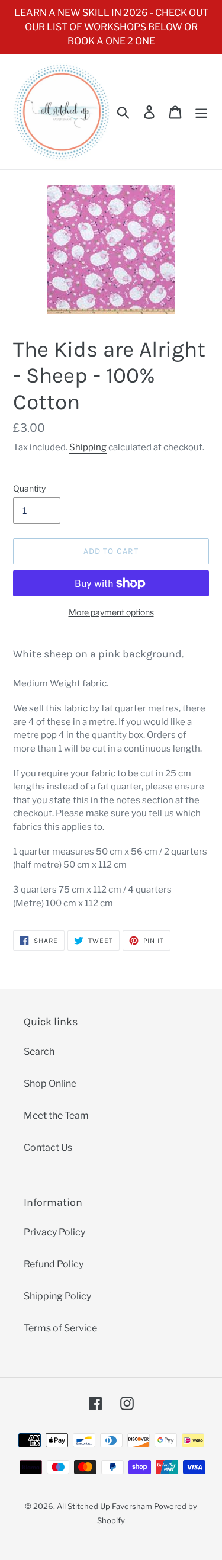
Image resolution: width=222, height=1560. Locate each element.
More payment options (111, 612)
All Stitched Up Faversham (104, 1506)
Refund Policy (53, 1264)
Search (39, 1051)
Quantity (29, 488)
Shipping (88, 447)
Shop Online (50, 1083)
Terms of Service (60, 1328)
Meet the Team (56, 1115)
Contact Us (48, 1147)
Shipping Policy (57, 1296)
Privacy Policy (54, 1232)
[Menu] (201, 112)
